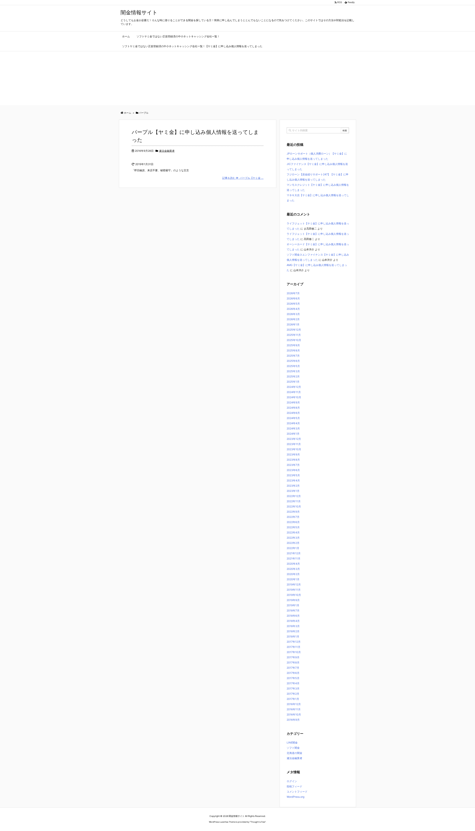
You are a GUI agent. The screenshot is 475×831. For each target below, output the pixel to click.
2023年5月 (293, 475)
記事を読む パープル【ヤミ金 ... (242, 177)
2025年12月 (294, 329)
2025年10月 (294, 340)
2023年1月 (293, 490)
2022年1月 (293, 548)
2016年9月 (293, 719)
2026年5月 (293, 303)
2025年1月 (293, 381)
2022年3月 (293, 537)
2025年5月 (293, 366)
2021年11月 (293, 558)
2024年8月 (293, 407)
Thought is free (257, 822)
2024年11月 (294, 392)
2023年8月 (293, 459)
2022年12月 (294, 496)
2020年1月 (293, 579)
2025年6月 (293, 360)
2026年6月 (293, 298)
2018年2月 (293, 631)
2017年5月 (293, 678)
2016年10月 (294, 714)
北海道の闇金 (294, 752)
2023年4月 (293, 480)
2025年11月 (294, 334)
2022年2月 (293, 542)
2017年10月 (294, 652)
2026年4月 (293, 308)
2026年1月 (293, 324)
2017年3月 (293, 688)
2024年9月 (293, 402)
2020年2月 (293, 574)
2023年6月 (293, 470)
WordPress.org (295, 796)
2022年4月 (293, 532)
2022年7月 (293, 516)
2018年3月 (293, 626)
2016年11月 (294, 709)
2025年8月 (293, 350)
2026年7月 (293, 293)
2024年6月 (293, 412)
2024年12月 (294, 386)
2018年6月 (293, 615)
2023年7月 (293, 464)
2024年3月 (293, 428)
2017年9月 (293, 657)
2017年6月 (293, 672)
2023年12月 (294, 438)
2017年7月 (293, 667)
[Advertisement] (237, 79)
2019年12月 (294, 584)
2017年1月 (293, 698)
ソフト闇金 (293, 747)
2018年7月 (293, 610)
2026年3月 (293, 314)
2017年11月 (293, 646)
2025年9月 (293, 345)
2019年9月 (293, 600)
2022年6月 (293, 522)
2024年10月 (294, 397)
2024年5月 (293, 418)
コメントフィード (297, 791)
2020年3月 (293, 568)
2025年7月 (293, 355)
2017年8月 (293, 662)
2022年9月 (293, 511)
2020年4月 (293, 563)
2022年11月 (294, 501)
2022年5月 (293, 527)
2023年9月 (293, 454)
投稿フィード (294, 786)
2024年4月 (293, 423)
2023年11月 (294, 444)
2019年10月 (294, 594)
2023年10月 (294, 449)
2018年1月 (293, 636)
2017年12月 (294, 641)
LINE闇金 (292, 742)
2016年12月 (294, 704)
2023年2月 (293, 485)
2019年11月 (294, 589)
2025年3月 (293, 371)
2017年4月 (293, 683)
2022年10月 (294, 506)
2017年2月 (293, 693)
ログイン (292, 781)
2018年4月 (293, 620)
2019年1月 (293, 605)
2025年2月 (293, 376)
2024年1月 (293, 433)
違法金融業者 (167, 150)
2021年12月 (294, 553)
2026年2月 (293, 319)
